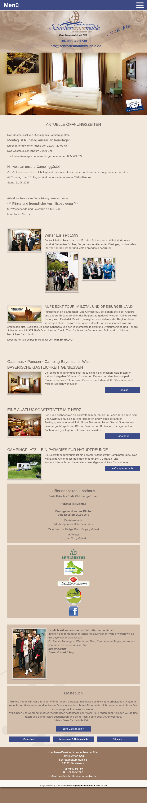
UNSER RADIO (63, 339)
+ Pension (122, 389)
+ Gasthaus (122, 435)
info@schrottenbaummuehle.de (75, 46)
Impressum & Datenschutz (73, 739)
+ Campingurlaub (122, 468)
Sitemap (117, 739)
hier (29, 214)
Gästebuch (29, 739)
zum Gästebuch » (73, 728)
